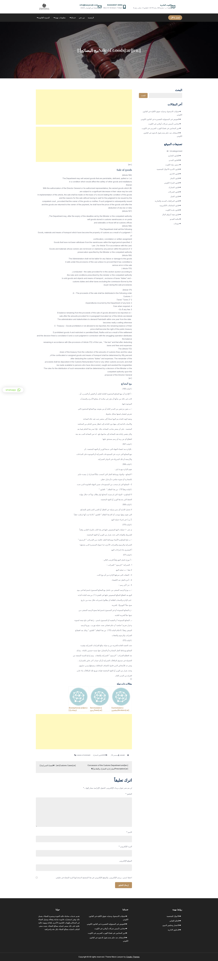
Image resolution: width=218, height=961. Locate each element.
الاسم (129, 832)
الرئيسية (91, 17)
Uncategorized (176, 151)
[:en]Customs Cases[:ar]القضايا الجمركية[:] (58, 765)
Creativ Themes (133, 957)
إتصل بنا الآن (175, 17)
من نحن (82, 17)
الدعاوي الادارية (173, 930)
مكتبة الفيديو (174, 219)
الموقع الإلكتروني (125, 861)
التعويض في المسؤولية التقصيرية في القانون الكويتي (160, 119)
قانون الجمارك (97, 755)
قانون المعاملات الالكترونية (169, 205)
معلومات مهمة (60, 17)
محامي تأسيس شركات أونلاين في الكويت (163, 124)
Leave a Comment (82, 755)
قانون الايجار (174, 178)
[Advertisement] (84, 107)
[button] (13, 389)
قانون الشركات (173, 192)
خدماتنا (73, 17)
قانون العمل (174, 196)
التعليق (129, 794)
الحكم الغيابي (174, 921)
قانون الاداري (174, 174)
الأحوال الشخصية (173, 916)
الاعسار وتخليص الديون (170, 925)
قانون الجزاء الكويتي (171, 183)
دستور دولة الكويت (172, 165)
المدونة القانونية (44, 17)
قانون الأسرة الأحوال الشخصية (168, 169)
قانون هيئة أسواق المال (170, 214)
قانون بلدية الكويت (172, 210)
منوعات (176, 223)
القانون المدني (174, 160)
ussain (122, 755)
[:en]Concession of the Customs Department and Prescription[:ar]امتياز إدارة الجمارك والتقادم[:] (108, 767)
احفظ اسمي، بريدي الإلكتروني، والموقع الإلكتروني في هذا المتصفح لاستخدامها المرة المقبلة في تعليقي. (94, 877)
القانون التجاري (173, 156)
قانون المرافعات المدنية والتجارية (167, 201)
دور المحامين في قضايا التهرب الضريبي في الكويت (160, 128)
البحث (178, 90)
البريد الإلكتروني (125, 846)
